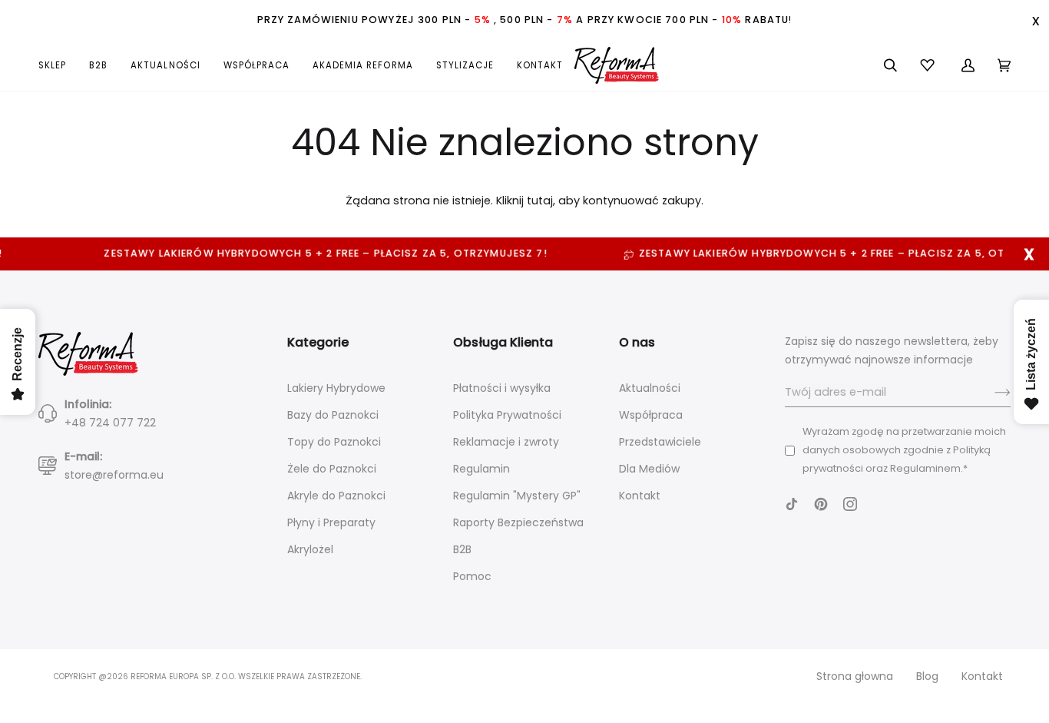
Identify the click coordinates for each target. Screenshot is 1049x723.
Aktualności (649, 388)
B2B (462, 549)
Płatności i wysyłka (502, 388)
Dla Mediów (649, 468)
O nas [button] (637, 342)
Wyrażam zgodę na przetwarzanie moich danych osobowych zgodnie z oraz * (904, 450)
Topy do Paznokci (334, 441)
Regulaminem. (926, 468)
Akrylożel (310, 549)
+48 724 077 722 (110, 422)
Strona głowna (854, 676)
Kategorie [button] (318, 342)
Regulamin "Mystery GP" (517, 495)
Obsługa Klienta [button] (503, 342)
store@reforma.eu (114, 475)
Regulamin (481, 468)
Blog (927, 676)
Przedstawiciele (660, 441)
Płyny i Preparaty (331, 522)
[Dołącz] (990, 392)
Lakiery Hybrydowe (336, 388)
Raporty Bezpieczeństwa (518, 522)
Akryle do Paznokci (336, 495)
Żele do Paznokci (331, 468)
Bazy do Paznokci (333, 415)
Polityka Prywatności (507, 415)
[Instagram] (850, 504)
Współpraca (651, 415)
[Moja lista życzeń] (929, 65)
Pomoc (472, 576)
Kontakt (639, 495)
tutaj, (541, 200)
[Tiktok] (792, 504)
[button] (58, 65)
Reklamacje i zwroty (506, 441)
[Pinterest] (821, 504)
